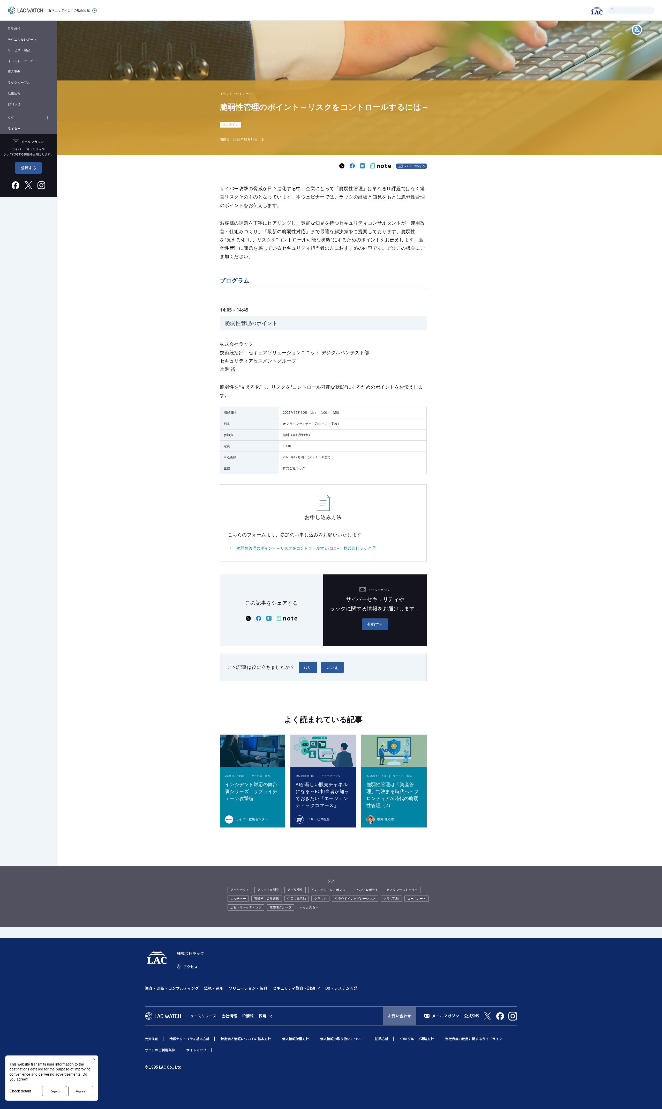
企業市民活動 (296, 898)
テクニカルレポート (22, 39)
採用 (263, 1015)
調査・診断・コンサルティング (172, 988)
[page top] (652, 1098)
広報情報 (14, 93)
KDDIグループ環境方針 (417, 1038)
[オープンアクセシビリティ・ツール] (637, 30)
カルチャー (238, 898)
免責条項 (151, 1038)
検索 (612, 10)
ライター (14, 128)
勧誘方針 (381, 1038)
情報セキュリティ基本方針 (189, 1038)
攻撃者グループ (280, 907)
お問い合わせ (399, 1015)
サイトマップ (196, 1049)
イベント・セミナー (22, 61)
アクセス (190, 966)
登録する (28, 167)
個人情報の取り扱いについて (342, 1038)
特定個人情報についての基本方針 (246, 1038)
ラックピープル (19, 82)
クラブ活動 (391, 898)
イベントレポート (365, 890)
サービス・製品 (19, 50)
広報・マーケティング (245, 907)
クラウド (320, 898)
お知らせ (14, 104)
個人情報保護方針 (295, 1038)
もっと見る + (309, 907)
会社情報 (229, 1015)
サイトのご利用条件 (160, 1049)
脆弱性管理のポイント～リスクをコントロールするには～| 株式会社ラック (304, 548)
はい (308, 667)
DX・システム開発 (341, 988)
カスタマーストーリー (402, 890)
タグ (11, 117)
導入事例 (14, 71)
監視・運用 (213, 988)
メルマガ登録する (414, 166)
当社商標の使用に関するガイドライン (473, 1038)
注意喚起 (14, 28)
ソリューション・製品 (248, 988)
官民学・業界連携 (266, 898)
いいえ (332, 667)
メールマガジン (445, 1015)
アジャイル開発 (268, 890)
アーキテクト (239, 890)
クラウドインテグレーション (355, 898)
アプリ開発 (295, 890)
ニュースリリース (201, 1015)
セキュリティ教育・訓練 (294, 988)
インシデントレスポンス (328, 890)
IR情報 (248, 1015)
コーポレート (416, 898)
